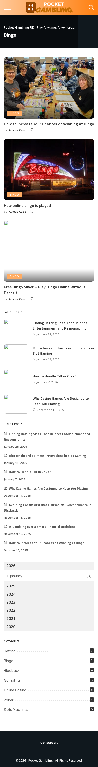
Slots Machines (16, 709)
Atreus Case (17, 130)
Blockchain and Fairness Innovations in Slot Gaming (47, 455)
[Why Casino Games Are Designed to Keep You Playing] (16, 404)
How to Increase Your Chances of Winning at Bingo (49, 124)
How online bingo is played (27, 205)
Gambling (12, 680)
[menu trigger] (10, 7)
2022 (10, 610)
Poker (8, 700)
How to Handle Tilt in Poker (54, 376)
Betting (10, 651)
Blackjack (12, 670)
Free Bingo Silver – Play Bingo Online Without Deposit (44, 290)
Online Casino (15, 690)
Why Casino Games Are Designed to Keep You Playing (48, 488)
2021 (10, 618)
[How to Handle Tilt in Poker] (16, 379)
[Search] (91, 7)
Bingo (14, 113)
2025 (10, 586)
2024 (10, 594)
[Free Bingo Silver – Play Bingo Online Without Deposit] (49, 251)
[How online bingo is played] (49, 169)
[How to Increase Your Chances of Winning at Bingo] (49, 87)
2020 (10, 627)
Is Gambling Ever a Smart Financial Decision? (42, 526)
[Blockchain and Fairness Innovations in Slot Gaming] (16, 353)
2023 (10, 602)
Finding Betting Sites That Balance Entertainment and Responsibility (60, 325)
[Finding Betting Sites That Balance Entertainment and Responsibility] (16, 328)
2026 (10, 566)
